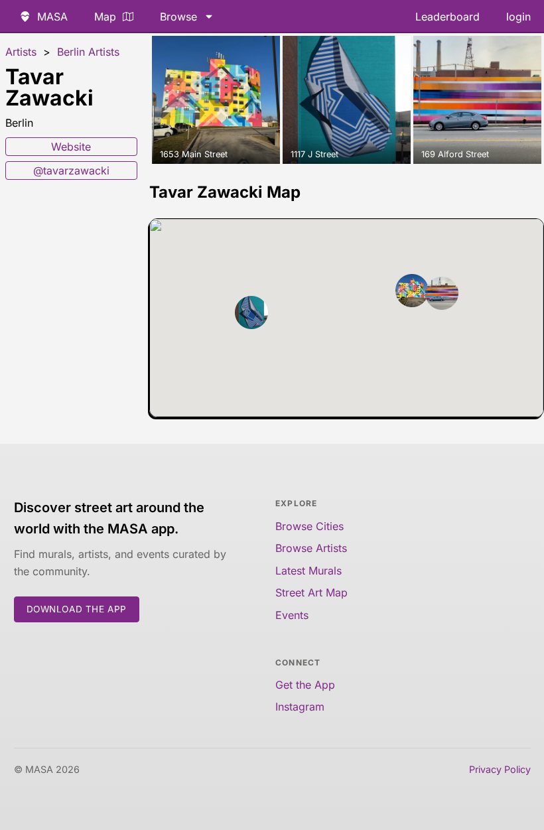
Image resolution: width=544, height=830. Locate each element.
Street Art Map (311, 592)
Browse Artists (311, 548)
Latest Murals (308, 570)
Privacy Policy (500, 769)
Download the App (77, 609)
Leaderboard (447, 16)
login (518, 16)
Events (291, 615)
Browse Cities (309, 526)
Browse (178, 16)
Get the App (305, 684)
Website (71, 146)
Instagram (299, 706)
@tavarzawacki (71, 170)
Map (105, 16)
